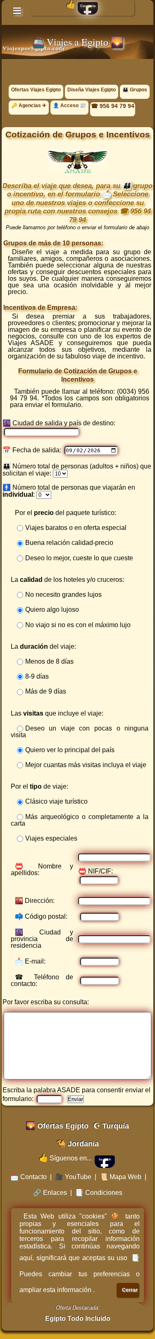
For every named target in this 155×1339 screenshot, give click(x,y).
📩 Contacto (28, 1176)
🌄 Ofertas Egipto (57, 1126)
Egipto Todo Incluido (77, 1318)
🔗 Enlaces (50, 1192)
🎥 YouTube (73, 1176)
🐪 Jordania (78, 1144)
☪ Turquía (111, 1126)
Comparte (87, 6)
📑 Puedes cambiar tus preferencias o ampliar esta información (79, 1273)
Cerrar (130, 1290)
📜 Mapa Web (120, 1176)
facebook (105, 1159)
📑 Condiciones (98, 1192)
